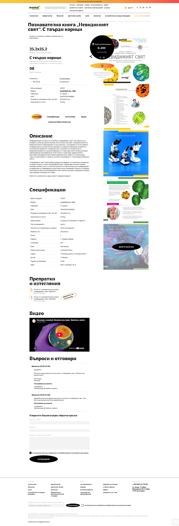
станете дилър (109, 487)
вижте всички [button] (126, 246)
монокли (97, 16)
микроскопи (47, 16)
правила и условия (76, 8)
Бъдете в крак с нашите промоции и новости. (46, 502)
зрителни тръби (74, 16)
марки (106, 5)
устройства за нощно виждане (117, 16)
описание (36, 117)
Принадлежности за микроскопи (74, 21)
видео (84, 117)
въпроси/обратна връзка (59, 122)
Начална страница (34, 21)
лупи (87, 16)
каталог (72, 5)
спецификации (53, 117)
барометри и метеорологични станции (57, 494)
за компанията (86, 484)
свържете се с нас (110, 492)
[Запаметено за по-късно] (140, 8)
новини (87, 5)
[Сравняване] (143, 8)
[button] (137, 8)
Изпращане (73, 505)
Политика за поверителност (39, 522)
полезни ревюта (97, 5)
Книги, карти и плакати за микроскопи (102, 21)
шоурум (107, 8)
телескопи (33, 16)
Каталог (44, 21)
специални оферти (76, 10)
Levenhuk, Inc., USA (68, 91)
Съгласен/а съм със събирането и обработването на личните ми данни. (60, 453)
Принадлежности (54, 21)
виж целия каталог (142, 16)
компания (79, 5)
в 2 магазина (65, 78)
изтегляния (70, 117)
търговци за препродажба (93, 8)
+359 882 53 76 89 (140, 484)
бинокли (60, 16)
